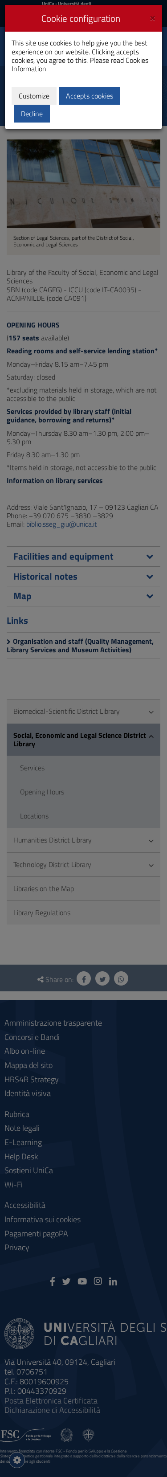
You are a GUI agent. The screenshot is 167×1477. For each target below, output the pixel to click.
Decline (32, 113)
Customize (34, 95)
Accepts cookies (89, 95)
